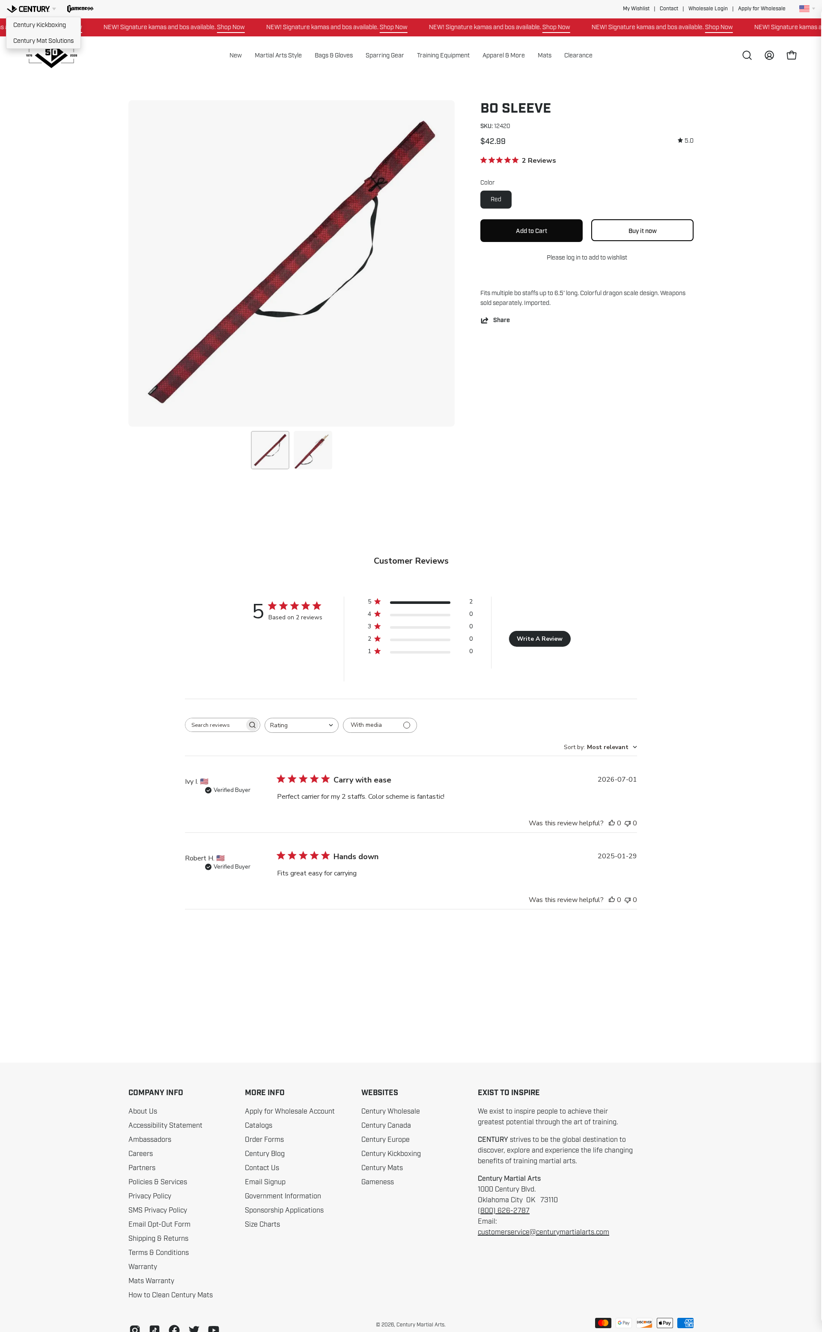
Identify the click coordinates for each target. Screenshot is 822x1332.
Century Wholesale (390, 1111)
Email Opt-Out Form (159, 1224)
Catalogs (258, 1125)
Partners (141, 1168)
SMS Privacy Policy (157, 1210)
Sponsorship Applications (284, 1210)
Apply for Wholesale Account (290, 1111)
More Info (265, 1093)
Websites (379, 1093)
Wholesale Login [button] (708, 9)
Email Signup (265, 1182)
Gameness (377, 1182)
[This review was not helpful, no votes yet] (628, 823)
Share (501, 320)
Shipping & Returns (158, 1238)
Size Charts (262, 1224)
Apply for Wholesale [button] (762, 9)
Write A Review (540, 639)
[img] (686, 141)
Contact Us (262, 1168)
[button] (80, 9)
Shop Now (209, 27)
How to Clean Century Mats (170, 1295)
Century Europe (385, 1139)
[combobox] (302, 725)
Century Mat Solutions (43, 41)
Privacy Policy (149, 1196)
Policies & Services (157, 1182)
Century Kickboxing (39, 25)
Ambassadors (149, 1139)
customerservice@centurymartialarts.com (543, 1232)
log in (573, 257)
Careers (140, 1154)
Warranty (142, 1267)
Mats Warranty (151, 1281)
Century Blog (265, 1154)
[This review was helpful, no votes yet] (612, 823)
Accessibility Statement (165, 1125)
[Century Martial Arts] (51, 55)
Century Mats (382, 1168)
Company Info (155, 1093)
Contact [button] (669, 9)
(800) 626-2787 (504, 1211)
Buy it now (642, 231)
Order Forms (264, 1139)
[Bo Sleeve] (270, 450)
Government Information (283, 1196)
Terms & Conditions (158, 1252)
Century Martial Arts (420, 1325)
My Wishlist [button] (636, 9)
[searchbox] (214, 725)
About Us (142, 1111)
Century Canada (386, 1125)
